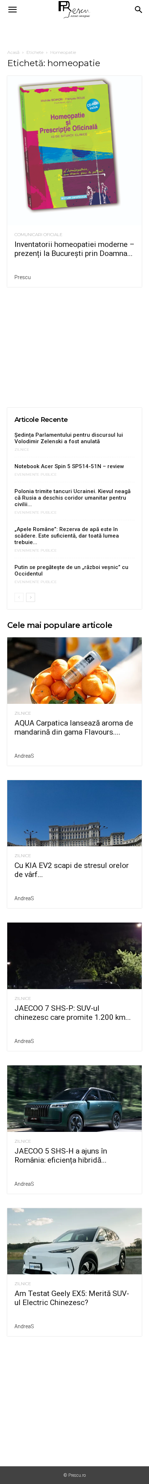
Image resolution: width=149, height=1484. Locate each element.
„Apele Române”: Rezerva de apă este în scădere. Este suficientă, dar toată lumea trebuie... (66, 536)
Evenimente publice (35, 474)
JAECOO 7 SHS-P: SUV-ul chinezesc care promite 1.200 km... (72, 1013)
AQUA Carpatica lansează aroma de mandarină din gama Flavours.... (73, 727)
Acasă (13, 52)
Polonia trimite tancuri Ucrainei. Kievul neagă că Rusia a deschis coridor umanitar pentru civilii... (72, 498)
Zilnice (21, 450)
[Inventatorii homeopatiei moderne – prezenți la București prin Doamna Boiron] (74, 150)
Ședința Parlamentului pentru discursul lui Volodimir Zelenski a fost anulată (68, 438)
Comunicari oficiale (38, 234)
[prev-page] (19, 597)
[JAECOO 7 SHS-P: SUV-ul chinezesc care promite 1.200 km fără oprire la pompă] (74, 956)
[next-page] (30, 597)
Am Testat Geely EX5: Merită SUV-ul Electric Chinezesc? (71, 1298)
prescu (22, 277)
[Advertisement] (74, 32)
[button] (12, 10)
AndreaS (24, 756)
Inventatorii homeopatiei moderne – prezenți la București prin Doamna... (74, 249)
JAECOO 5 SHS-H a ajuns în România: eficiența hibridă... (60, 1155)
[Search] (139, 10)
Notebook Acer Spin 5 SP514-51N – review (69, 466)
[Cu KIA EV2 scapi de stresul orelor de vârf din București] (74, 813)
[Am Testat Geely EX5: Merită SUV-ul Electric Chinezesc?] (74, 1241)
